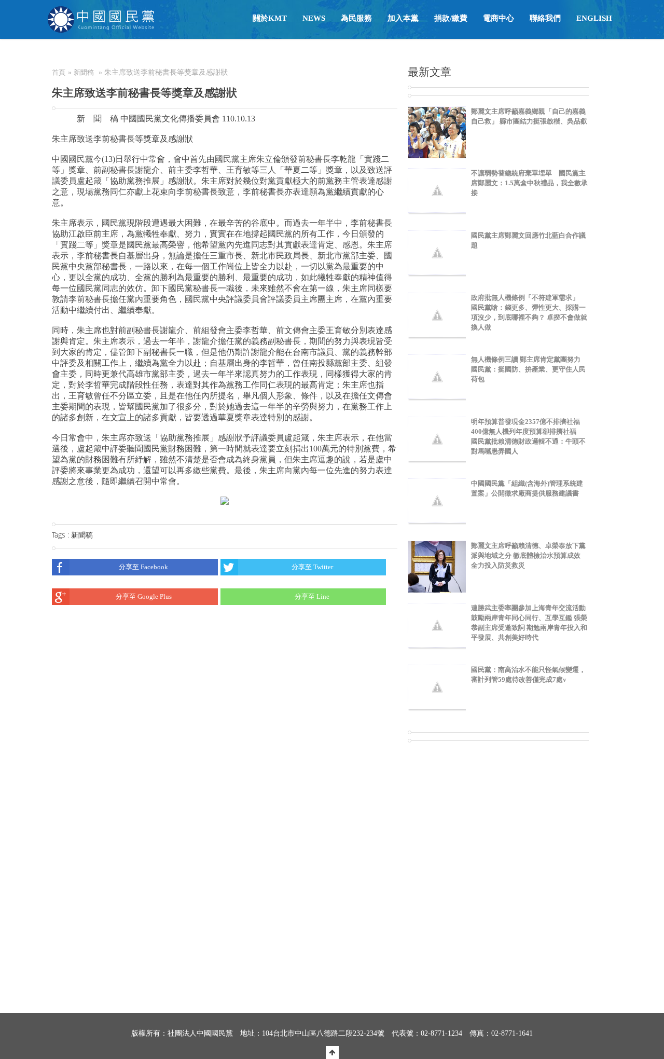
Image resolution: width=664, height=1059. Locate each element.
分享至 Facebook (143, 567)
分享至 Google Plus (144, 596)
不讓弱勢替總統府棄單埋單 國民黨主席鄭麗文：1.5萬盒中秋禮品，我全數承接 (529, 183)
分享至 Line (312, 596)
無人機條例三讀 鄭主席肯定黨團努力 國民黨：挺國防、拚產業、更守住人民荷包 (528, 369)
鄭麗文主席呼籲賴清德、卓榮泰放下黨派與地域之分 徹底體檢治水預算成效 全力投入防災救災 (528, 555)
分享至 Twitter (312, 567)
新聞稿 (84, 72)
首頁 (58, 72)
